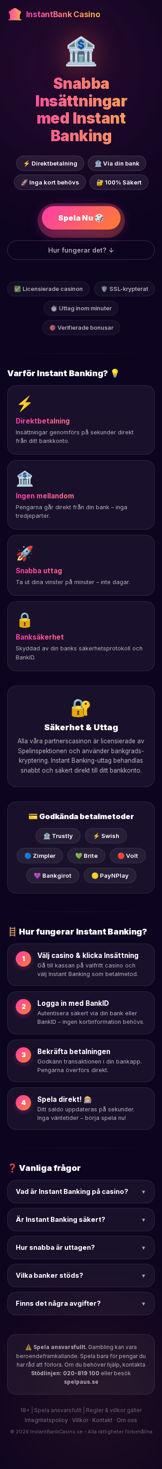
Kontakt (102, 1420)
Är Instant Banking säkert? (81, 1220)
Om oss (127, 1420)
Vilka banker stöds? (81, 1275)
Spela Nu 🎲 (81, 217)
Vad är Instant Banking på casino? (81, 1192)
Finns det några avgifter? (81, 1303)
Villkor (80, 1420)
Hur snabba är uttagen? (81, 1247)
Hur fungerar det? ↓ (81, 250)
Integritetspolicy (46, 1420)
